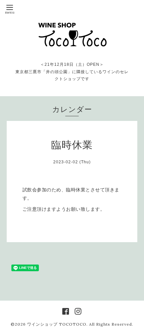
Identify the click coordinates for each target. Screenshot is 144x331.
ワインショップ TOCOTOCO (56, 324)
